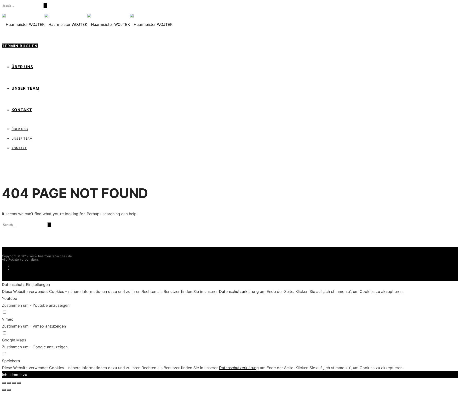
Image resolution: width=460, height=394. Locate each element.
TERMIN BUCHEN (20, 46)
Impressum (20, 266)
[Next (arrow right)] (9, 390)
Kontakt (22, 109)
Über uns (22, 66)
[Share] (9, 383)
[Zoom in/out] (19, 383)
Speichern (11, 360)
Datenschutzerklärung (28, 269)
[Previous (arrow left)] (4, 390)
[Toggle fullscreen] (14, 383)
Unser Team (26, 88)
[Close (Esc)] (4, 383)
